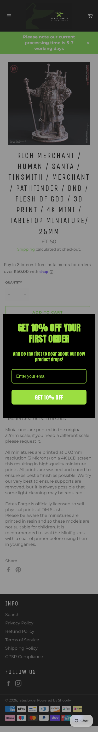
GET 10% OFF (49, 397)
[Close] (88, 320)
